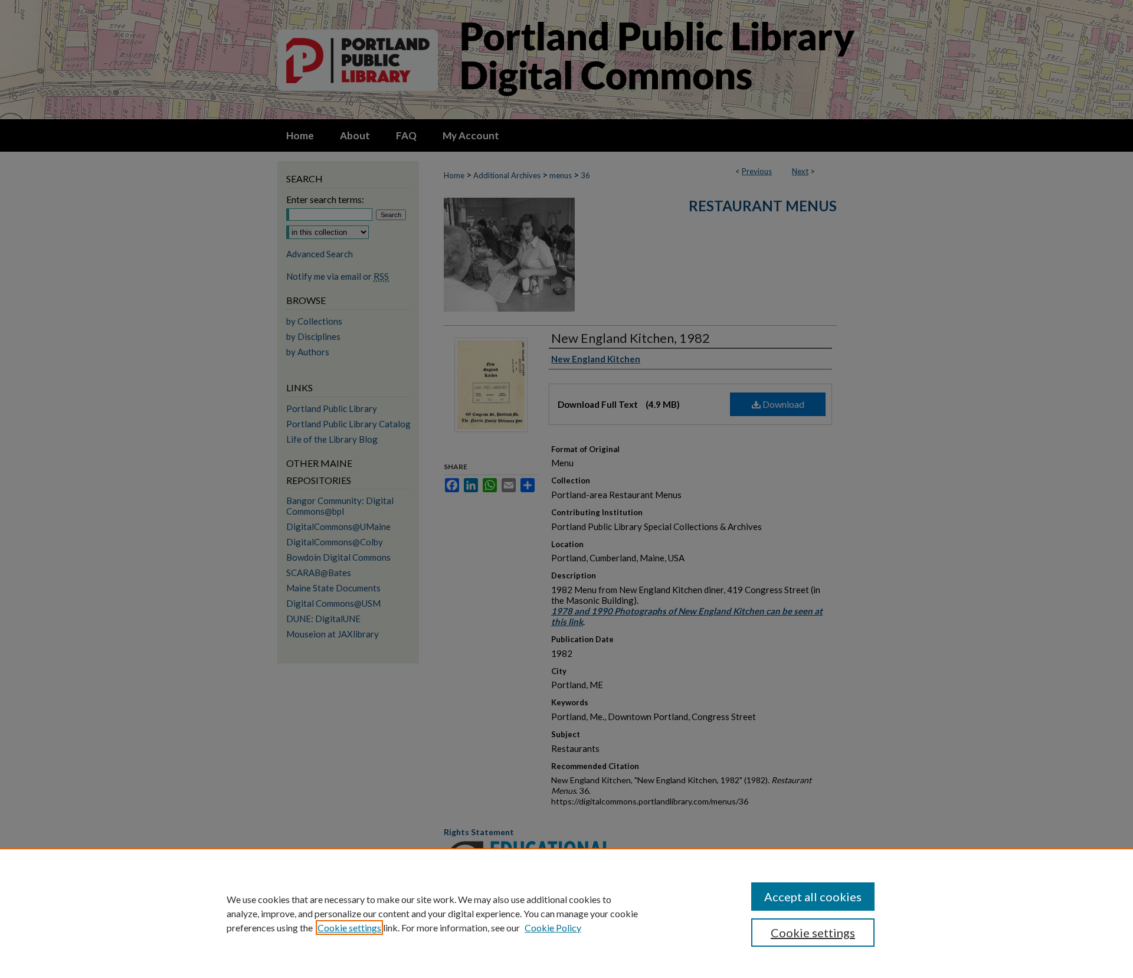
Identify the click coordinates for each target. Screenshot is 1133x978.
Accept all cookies (813, 896)
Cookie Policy (553, 927)
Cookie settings (349, 927)
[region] (566, 913)
